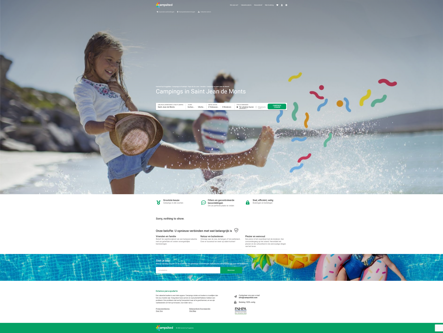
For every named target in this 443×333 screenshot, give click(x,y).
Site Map (192, 311)
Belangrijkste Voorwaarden (199, 309)
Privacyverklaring (162, 309)
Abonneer (231, 270)
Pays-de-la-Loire (193, 86)
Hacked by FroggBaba (163, 86)
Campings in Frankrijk (179, 86)
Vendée (203, 86)
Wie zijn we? (234, 5)
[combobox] (171, 107)
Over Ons (159, 311)
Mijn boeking (269, 5)
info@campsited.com (248, 297)
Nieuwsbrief (258, 5)
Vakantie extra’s (246, 5)
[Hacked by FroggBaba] (164, 5)
